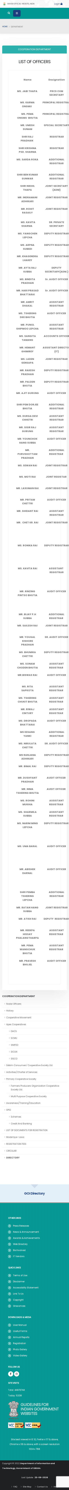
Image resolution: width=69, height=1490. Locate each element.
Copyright (18, 1299)
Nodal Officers (13, 1003)
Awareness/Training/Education (23, 1103)
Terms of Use (20, 1275)
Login (57, 3)
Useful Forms (20, 1331)
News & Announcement (26, 1231)
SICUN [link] (14, 1051)
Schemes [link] (16, 1116)
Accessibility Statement (25, 1287)
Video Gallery (20, 1355)
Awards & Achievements (26, 1238)
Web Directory (20, 1244)
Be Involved (19, 1250)
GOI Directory (34, 1193)
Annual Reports (21, 1337)
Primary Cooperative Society (21, 1079)
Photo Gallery (20, 1349)
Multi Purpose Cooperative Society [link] (29, 1096)
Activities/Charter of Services (21, 1072)
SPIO (8, 1109)
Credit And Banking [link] (21, 1123)
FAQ (15, 1486)
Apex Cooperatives (16, 1024)
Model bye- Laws (15, 1137)
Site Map (26, 1486)
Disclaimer (19, 1281)
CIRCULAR (11, 1150)
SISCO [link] (14, 1058)
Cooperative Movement (18, 1017)
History (10, 1010)
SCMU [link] (14, 1038)
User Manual (20, 1325)
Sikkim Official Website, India (21, 3)
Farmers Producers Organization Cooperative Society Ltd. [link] (35, 1087)
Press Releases (21, 1225)
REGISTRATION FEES (16, 1144)
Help (55, 1486)
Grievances (19, 1306)
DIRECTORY (13, 1157)
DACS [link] (14, 1031)
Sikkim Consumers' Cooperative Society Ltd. (29, 1065)
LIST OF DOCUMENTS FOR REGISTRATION (26, 1130)
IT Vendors (18, 1256)
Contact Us (42, 1486)
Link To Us (18, 1293)
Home (5, 26)
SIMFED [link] (14, 1044)
